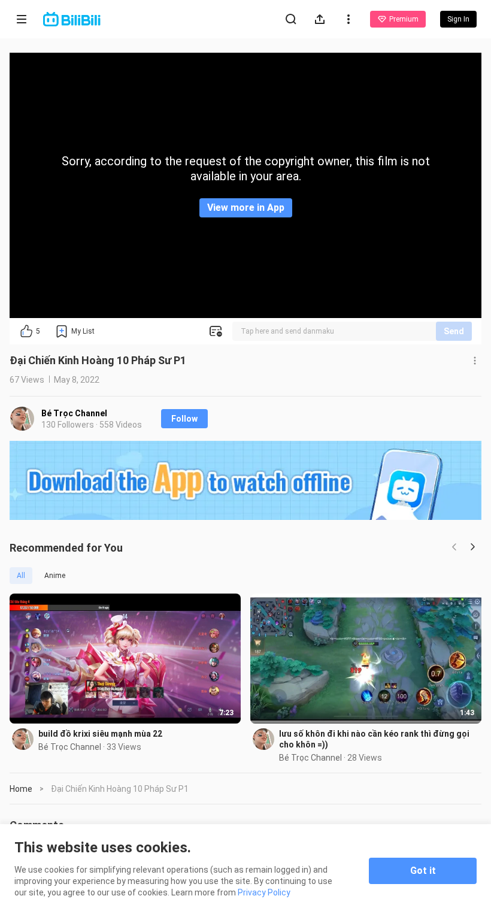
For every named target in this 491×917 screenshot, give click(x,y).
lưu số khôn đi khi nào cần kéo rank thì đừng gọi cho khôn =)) (374, 739)
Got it (423, 870)
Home (21, 789)
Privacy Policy (264, 892)
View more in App (245, 207)
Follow (184, 418)
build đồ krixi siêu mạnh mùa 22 (100, 734)
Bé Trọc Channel (74, 413)
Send (454, 331)
